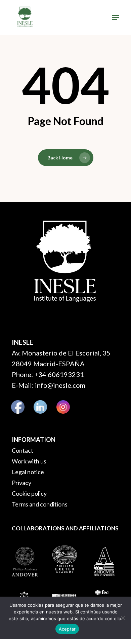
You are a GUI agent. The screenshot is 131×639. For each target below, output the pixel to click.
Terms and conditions (40, 504)
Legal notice (28, 472)
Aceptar (67, 629)
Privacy (21, 482)
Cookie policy (29, 493)
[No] (122, 617)
